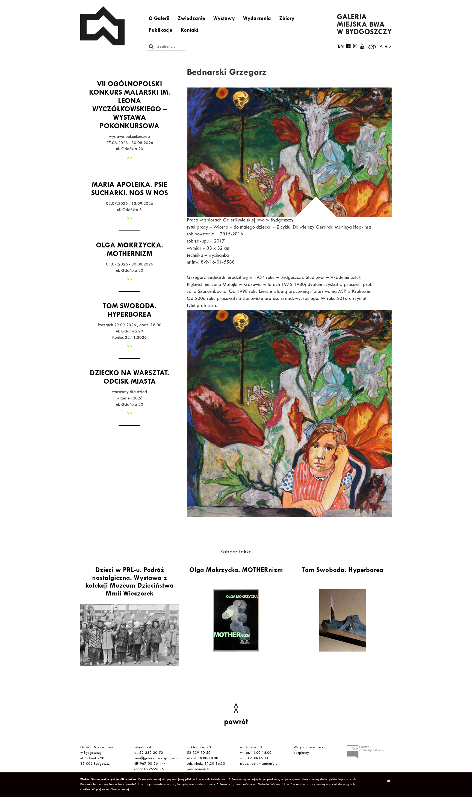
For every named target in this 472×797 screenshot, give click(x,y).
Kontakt (189, 31)
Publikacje (160, 31)
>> (129, 158)
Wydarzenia (257, 19)
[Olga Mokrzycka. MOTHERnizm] (236, 620)
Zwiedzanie (191, 19)
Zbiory (286, 19)
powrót (236, 723)
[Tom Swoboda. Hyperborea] (342, 620)
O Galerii (159, 19)
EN (341, 47)
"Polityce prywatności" (144, 789)
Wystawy (224, 19)
